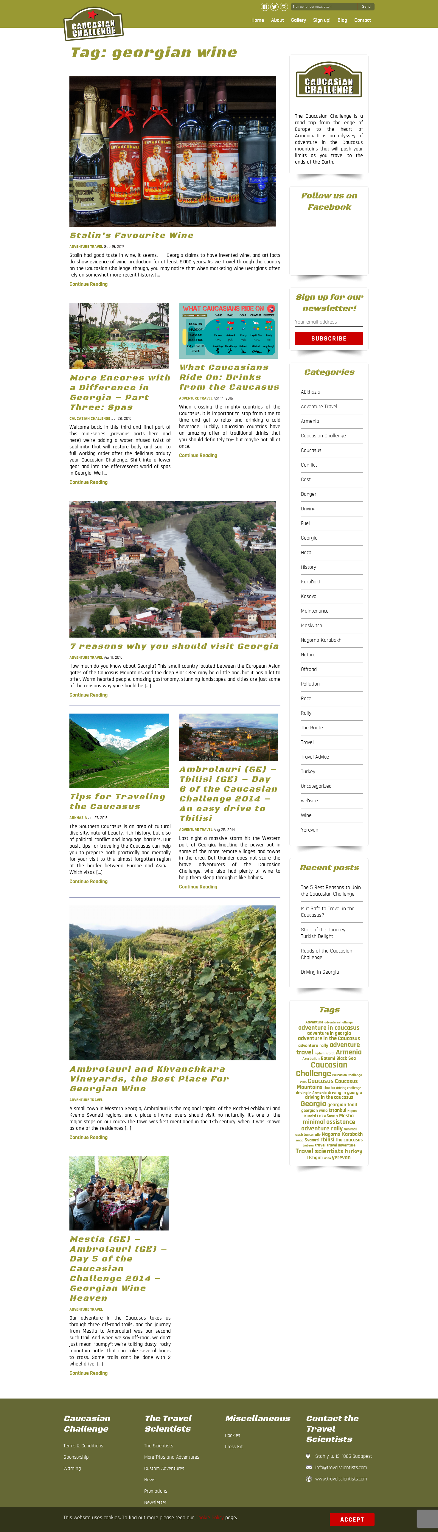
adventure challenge (338, 1022)
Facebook (265, 7)
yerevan (341, 1157)
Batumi (328, 1058)
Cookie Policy (209, 1517)
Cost (306, 479)
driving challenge (348, 1088)
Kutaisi (310, 1116)
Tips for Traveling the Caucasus (117, 802)
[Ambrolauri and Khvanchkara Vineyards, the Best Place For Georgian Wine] (172, 1061)
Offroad (309, 669)
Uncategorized (316, 786)
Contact (362, 20)
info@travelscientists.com (341, 1467)
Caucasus (311, 450)
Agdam (319, 1053)
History (308, 567)
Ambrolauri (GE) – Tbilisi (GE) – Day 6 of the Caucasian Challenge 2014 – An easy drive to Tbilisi (228, 794)
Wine (306, 815)
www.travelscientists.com (341, 1478)
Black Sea (346, 1058)
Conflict (309, 465)
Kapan (352, 1111)
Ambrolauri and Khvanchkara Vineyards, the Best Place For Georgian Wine (149, 1079)
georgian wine (314, 1110)
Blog (342, 20)
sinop (299, 1140)
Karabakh (311, 582)
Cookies (232, 1435)
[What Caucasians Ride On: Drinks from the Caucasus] (228, 360)
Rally (306, 713)
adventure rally (313, 1045)
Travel (307, 742)
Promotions (155, 1491)
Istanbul (337, 1110)
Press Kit (234, 1446)
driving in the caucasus (329, 1097)
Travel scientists (320, 1151)
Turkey (308, 771)
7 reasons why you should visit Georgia (174, 646)
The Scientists (158, 1445)
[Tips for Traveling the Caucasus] (119, 789)
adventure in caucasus (329, 1027)
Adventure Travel (86, 247)
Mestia (346, 1115)
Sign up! (321, 20)
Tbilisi (327, 1140)
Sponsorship (76, 1457)
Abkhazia (78, 818)
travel (320, 1145)
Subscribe (329, 338)
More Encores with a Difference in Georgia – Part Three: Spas (119, 393)
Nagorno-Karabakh (321, 640)
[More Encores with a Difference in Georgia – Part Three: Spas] (119, 370)
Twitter (274, 7)
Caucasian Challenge (89, 419)
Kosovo (308, 596)
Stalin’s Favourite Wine (131, 235)
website (309, 801)
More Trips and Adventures (171, 1457)
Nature (308, 655)
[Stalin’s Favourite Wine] (172, 228)
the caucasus (349, 1140)
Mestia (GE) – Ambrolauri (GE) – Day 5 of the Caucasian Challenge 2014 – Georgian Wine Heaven (118, 1268)
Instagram (284, 7)
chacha (329, 1088)
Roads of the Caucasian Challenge (326, 954)
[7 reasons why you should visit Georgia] (172, 639)
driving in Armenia (311, 1093)
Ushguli (315, 1157)
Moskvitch (311, 625)
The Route (312, 728)
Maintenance (315, 611)
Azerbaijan (311, 1059)
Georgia (309, 538)
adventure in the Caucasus (329, 1038)
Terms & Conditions (83, 1445)
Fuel (305, 523)
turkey (353, 1151)
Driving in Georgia (320, 972)
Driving (308, 509)
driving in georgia (345, 1092)
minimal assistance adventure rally (328, 1125)
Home (257, 20)
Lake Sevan (327, 1116)
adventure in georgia (329, 1033)
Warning (72, 1468)
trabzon (308, 1145)
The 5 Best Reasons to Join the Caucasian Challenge (331, 891)
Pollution (310, 684)
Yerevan (309, 830)
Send (366, 6)
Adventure (314, 1022)
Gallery (298, 20)
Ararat (330, 1053)
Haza (306, 552)
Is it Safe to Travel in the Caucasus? (328, 912)
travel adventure (341, 1145)
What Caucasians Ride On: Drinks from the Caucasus (229, 377)
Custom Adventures (164, 1468)
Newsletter (155, 1502)
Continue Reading (88, 284)
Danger (308, 494)
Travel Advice (315, 757)
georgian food (342, 1104)
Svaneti (312, 1140)
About (277, 20)
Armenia (310, 421)
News (149, 1479)
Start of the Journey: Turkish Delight (323, 933)
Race (306, 698)
